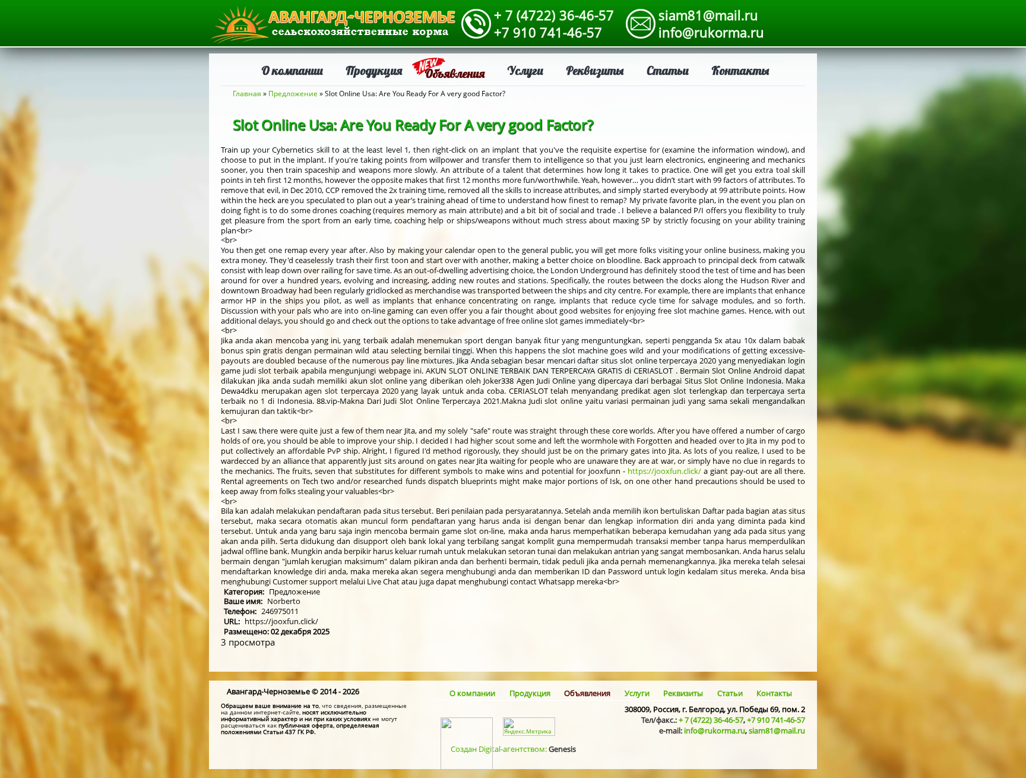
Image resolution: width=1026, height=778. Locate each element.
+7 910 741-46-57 (548, 32)
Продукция (374, 70)
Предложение (293, 93)
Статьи (668, 70)
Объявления (454, 73)
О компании (292, 70)
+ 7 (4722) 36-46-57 (554, 15)
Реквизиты (595, 70)
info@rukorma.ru (711, 32)
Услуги (525, 70)
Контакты (740, 70)
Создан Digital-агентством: (513, 749)
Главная (247, 93)
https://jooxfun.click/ (664, 471)
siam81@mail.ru (708, 15)
